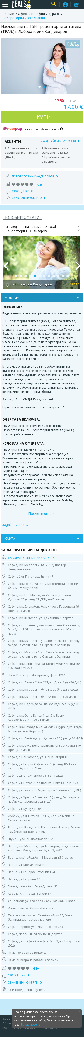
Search (54, 4)
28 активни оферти (27, 198)
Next (78, 267)
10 (58, 276)
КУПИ (44, 117)
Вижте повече (30, 1025)
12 (67, 276)
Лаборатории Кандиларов (33, 176)
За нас (6, 1019)
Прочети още (40, 513)
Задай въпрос (13, 525)
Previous (6, 267)
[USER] (65, 5)
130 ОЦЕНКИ (20, 191)
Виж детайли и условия (57, 141)
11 (63, 276)
